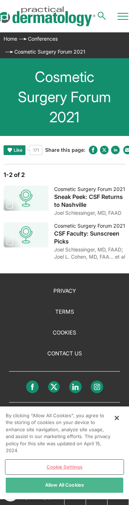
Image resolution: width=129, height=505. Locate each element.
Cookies (64, 332)
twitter (104, 150)
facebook (93, 150)
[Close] (117, 418)
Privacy (64, 290)
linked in (115, 150)
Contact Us (64, 353)
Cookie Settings (65, 467)
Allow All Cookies (64, 485)
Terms (64, 311)
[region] (64, 452)
